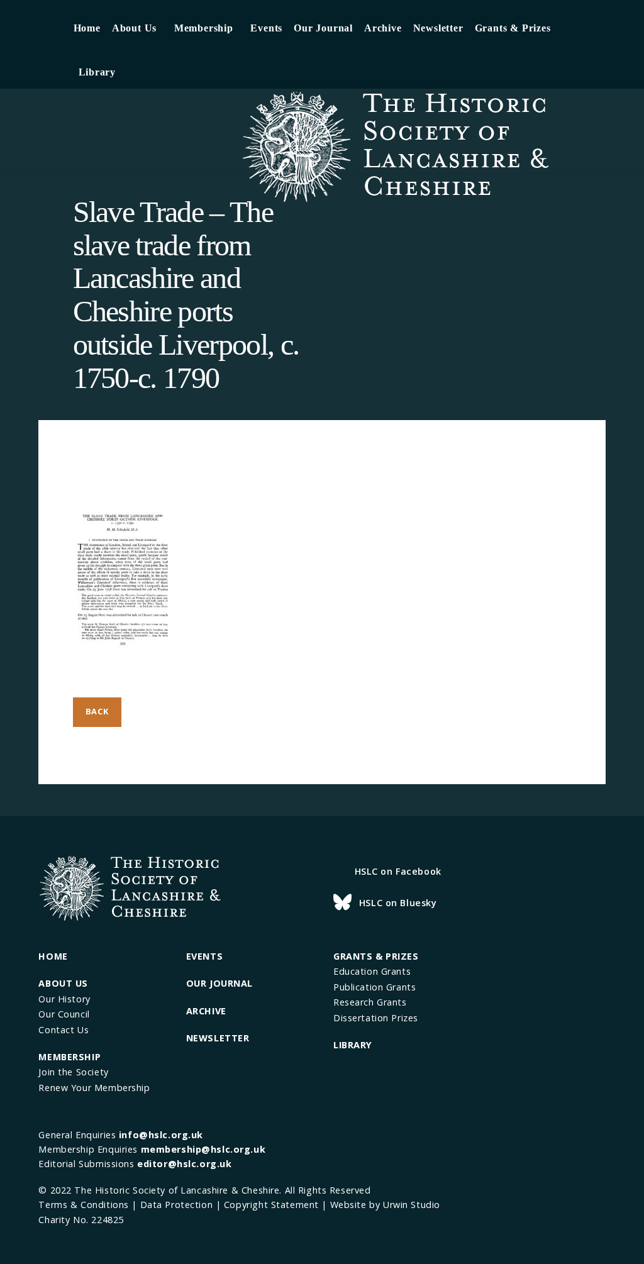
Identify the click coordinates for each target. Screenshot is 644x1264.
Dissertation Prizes (375, 1018)
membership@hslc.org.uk (203, 1149)
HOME (52, 956)
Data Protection (176, 1205)
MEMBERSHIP (69, 1057)
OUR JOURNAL (219, 983)
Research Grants (370, 1002)
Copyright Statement (271, 1205)
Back (97, 711)
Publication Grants (374, 987)
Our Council (63, 1014)
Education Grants (372, 971)
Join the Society (73, 1072)
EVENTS (204, 956)
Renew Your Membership (94, 1088)
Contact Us (63, 1030)
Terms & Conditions (83, 1205)
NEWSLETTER (218, 1038)
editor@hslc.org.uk (184, 1164)
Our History (64, 999)
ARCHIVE (206, 1011)
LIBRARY (352, 1045)
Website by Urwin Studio (385, 1205)
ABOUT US (63, 983)
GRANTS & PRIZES (376, 956)
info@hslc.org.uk (161, 1135)
